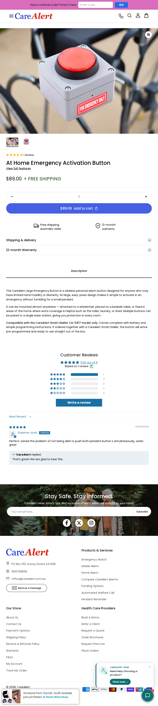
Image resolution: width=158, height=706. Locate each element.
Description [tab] (79, 271)
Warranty (12, 651)
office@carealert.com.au (29, 579)
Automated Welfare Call (98, 593)
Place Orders (90, 651)
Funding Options (92, 586)
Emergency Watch (94, 559)
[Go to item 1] (12, 142)
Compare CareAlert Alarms (100, 579)
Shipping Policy (16, 637)
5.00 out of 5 (89, 362)
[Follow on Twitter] (79, 523)
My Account (14, 664)
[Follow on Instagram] (91, 523)
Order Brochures (92, 637)
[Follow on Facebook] (67, 523)
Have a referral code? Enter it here (53, 5)
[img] (17, 427)
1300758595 (19, 571)
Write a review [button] (79, 402)
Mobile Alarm (90, 566)
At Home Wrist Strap (55, 696)
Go (121, 5)
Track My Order (16, 670)
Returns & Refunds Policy (23, 644)
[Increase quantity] (146, 196)
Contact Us (13, 624)
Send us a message (29, 588)
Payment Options (18, 630)
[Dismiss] (149, 667)
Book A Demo (90, 617)
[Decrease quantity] (12, 196)
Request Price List (93, 644)
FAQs (9, 657)
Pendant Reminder (94, 599)
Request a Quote (93, 630)
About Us (12, 617)
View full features (18, 168)
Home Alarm (90, 573)
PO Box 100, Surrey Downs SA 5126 (34, 564)
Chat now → (120, 681)
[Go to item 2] (26, 142)
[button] (15, 155)
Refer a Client (91, 624)
